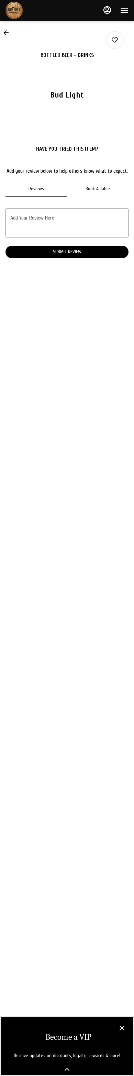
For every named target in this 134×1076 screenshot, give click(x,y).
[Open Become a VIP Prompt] (67, 1069)
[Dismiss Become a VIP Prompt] (122, 1028)
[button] (8, 32)
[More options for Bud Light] (115, 40)
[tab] (36, 189)
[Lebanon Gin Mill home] (36, 10)
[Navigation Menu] (124, 10)
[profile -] (107, 10)
